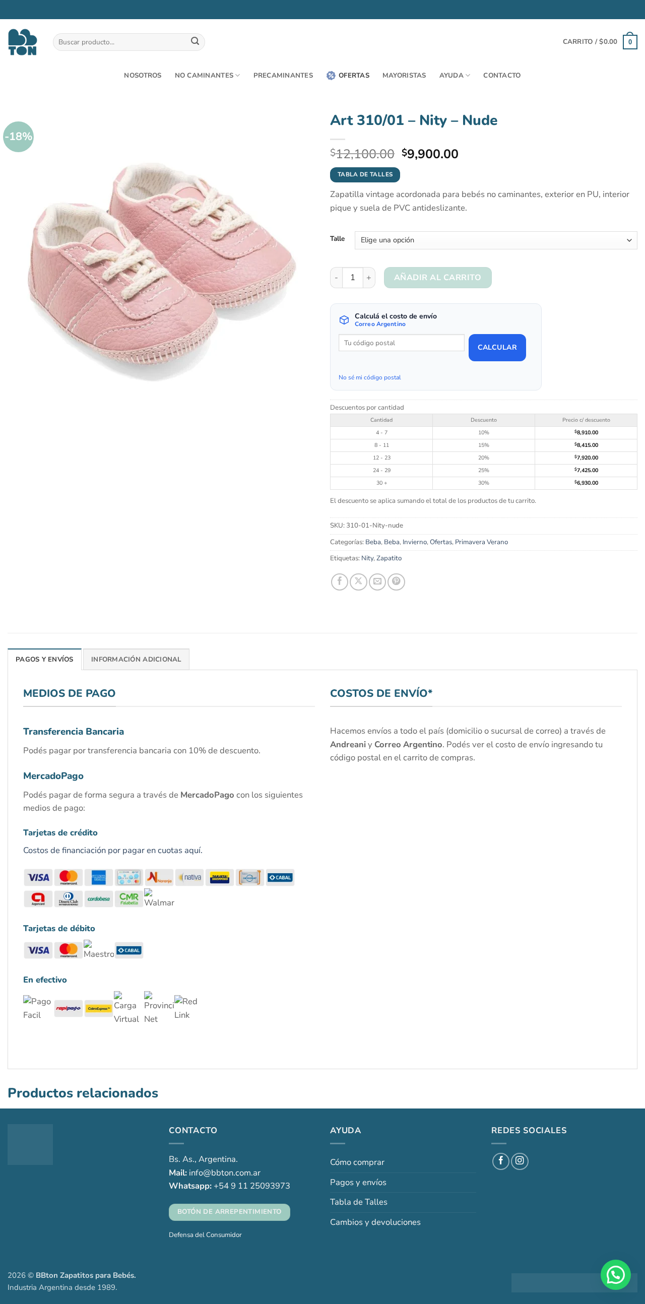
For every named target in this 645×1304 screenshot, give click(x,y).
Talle (337, 238)
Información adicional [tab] (136, 659)
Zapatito (389, 558)
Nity (367, 558)
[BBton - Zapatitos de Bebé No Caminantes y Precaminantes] (23, 42)
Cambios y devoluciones (375, 1222)
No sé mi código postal (370, 377)
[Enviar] (195, 42)
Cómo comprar (357, 1162)
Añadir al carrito (437, 277)
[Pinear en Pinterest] (396, 582)
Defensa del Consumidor (205, 1235)
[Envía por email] (377, 582)
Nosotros (142, 75)
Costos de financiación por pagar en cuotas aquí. (113, 850)
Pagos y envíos (358, 1182)
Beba (373, 542)
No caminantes (204, 75)
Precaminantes (283, 75)
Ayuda (451, 75)
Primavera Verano (481, 542)
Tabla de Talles (359, 1202)
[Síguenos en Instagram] (519, 1161)
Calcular (497, 347)
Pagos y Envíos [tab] (45, 659)
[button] (600, 42)
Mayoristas (404, 75)
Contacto (502, 75)
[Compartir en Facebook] (339, 582)
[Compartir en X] (358, 582)
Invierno (415, 542)
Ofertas (354, 75)
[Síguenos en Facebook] (500, 1161)
